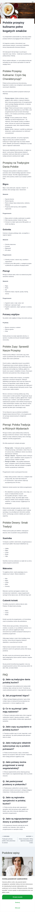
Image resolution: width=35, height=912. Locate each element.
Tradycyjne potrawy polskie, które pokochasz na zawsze (8, 839)
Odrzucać (17, 908)
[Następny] (30, 874)
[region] (17, 894)
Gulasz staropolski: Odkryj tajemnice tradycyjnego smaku (26, 839)
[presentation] (17, 867)
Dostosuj (17, 902)
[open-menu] (32, 2)
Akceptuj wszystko (17, 897)
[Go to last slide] (4, 874)
